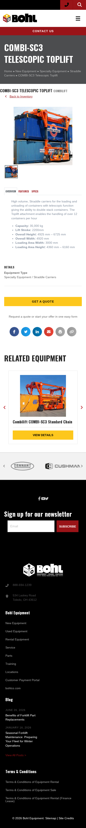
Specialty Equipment (53, 71)
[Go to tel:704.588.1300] (43, 585)
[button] (43, 31)
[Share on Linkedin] (37, 331)
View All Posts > (15, 755)
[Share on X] (25, 331)
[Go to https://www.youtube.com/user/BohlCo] (43, 499)
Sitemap (50, 818)
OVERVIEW (10, 191)
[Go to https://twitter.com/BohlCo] (47, 499)
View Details (43, 435)
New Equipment (25, 71)
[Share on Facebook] (14, 331)
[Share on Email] (48, 331)
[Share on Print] (60, 331)
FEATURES (23, 191)
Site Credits (66, 818)
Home (8, 71)
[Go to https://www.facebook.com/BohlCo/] (39, 499)
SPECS (35, 191)
